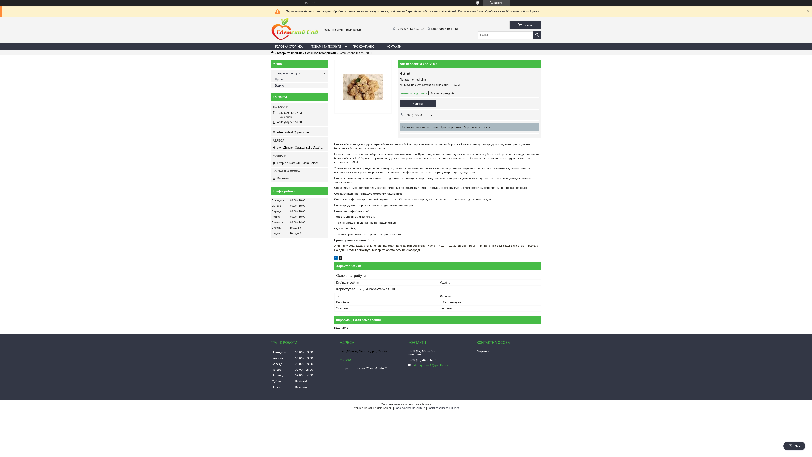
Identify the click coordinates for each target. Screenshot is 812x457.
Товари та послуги (326, 46)
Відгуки (280, 85)
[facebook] (336, 258)
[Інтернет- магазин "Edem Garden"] (295, 39)
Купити (418, 103)
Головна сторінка (289, 46)
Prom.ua (426, 404)
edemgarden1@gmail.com (293, 132)
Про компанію (363, 46)
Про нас (280, 79)
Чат (797, 446)
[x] (340, 258)
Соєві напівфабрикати (320, 53)
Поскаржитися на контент (409, 408)
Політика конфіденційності (443, 408)
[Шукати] (537, 35)
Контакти (394, 46)
